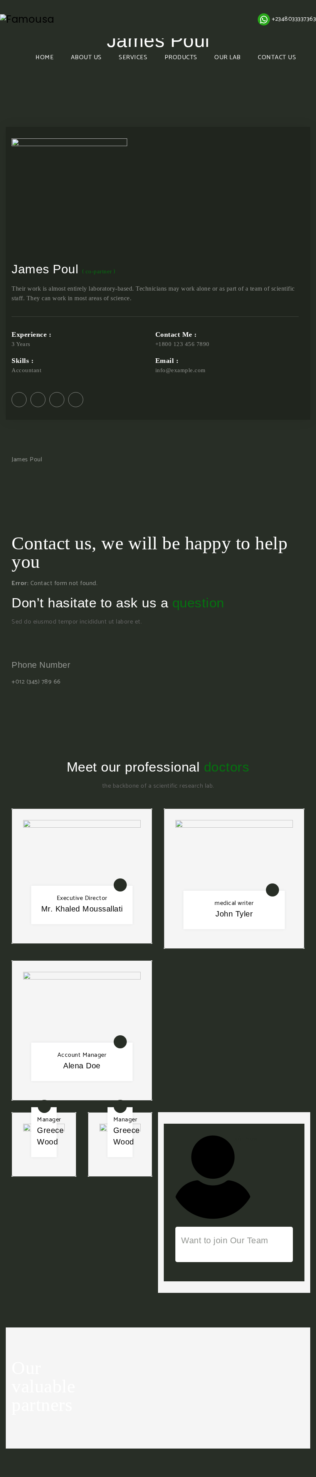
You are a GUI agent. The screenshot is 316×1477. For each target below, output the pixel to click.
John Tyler (234, 914)
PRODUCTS (181, 57)
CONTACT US (277, 57)
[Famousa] (27, 19)
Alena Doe (82, 1065)
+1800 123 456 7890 (182, 344)
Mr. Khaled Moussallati (82, 909)
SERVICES (133, 57)
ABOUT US (86, 57)
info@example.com (180, 370)
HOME (44, 57)
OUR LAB (227, 57)
